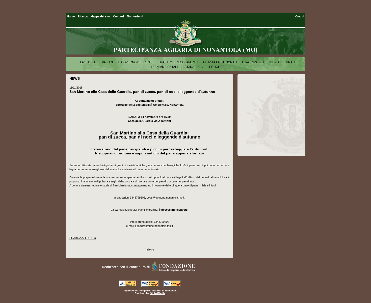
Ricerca (83, 16)
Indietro (149, 249)
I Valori (106, 62)
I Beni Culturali (282, 62)
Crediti (299, 16)
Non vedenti (135, 16)
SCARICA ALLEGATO (82, 237)
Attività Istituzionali (220, 62)
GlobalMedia (157, 293)
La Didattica (193, 67)
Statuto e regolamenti (178, 62)
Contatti (118, 16)
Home (71, 16)
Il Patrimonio (253, 62)
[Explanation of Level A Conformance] (127, 285)
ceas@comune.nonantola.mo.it (165, 197)
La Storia (87, 62)
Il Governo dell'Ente (136, 62)
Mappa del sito (100, 16)
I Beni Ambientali (164, 67)
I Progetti (216, 67)
